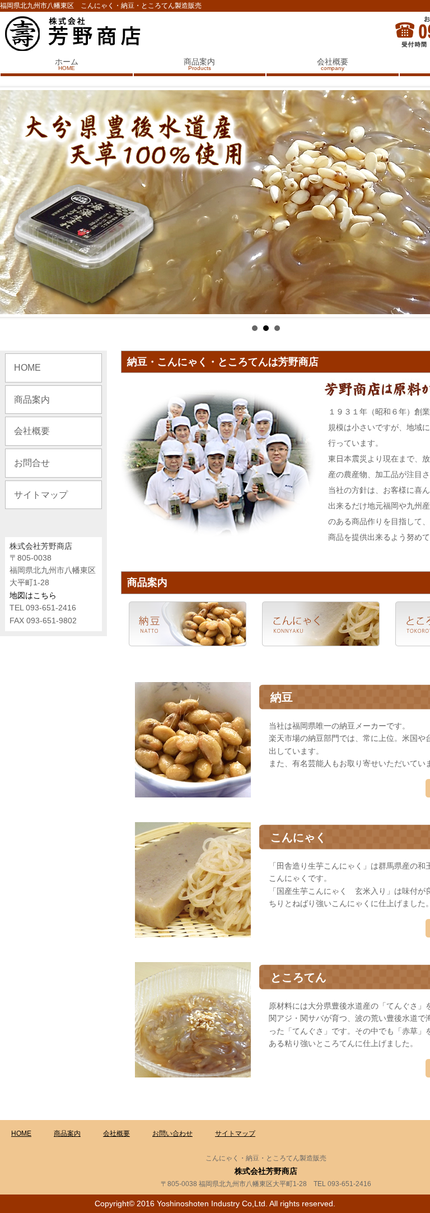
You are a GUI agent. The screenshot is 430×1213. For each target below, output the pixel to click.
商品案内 (199, 64)
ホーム (66, 64)
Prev (15, 202)
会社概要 (332, 64)
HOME (27, 367)
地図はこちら (33, 595)
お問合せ (32, 463)
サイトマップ (41, 495)
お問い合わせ (172, 1133)
